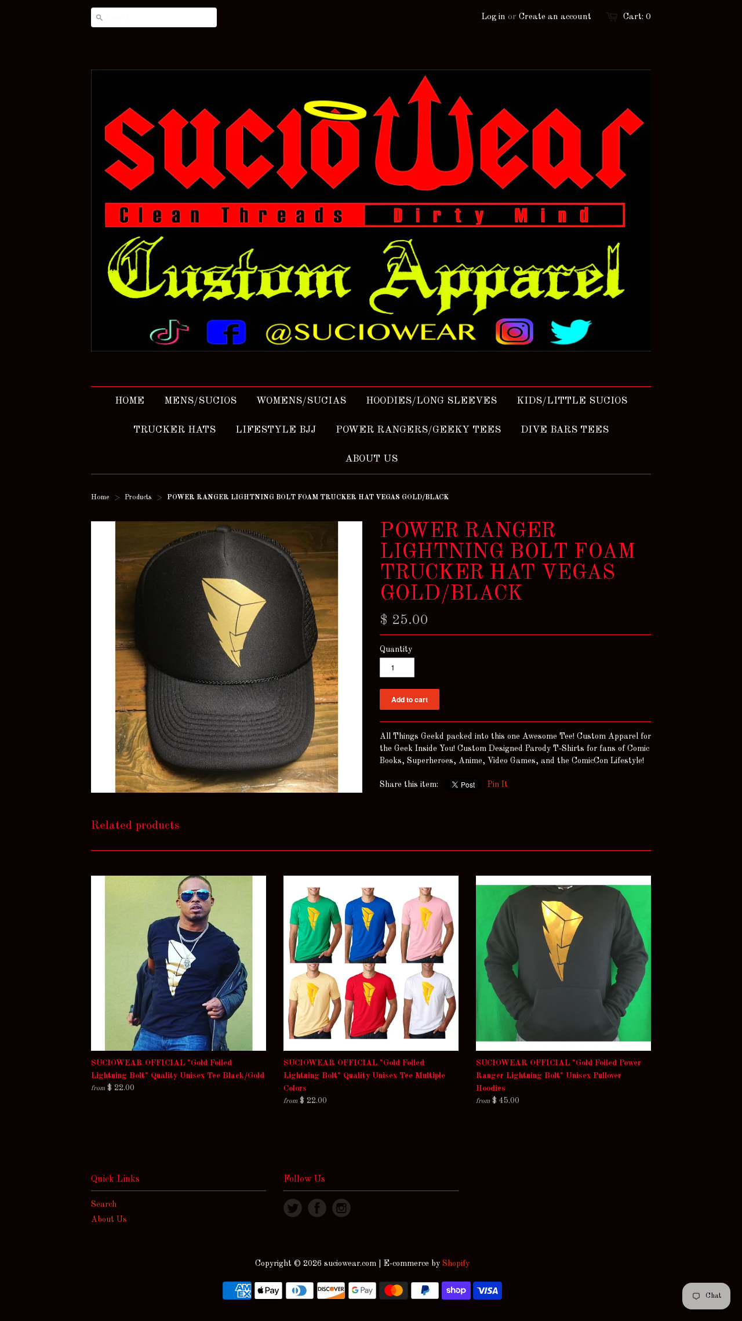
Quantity (396, 649)
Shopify (456, 1264)
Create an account (555, 17)
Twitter (292, 1208)
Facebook (317, 1208)
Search (104, 1204)
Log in (493, 17)
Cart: (637, 17)
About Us (109, 1219)
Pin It (498, 785)
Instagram (341, 1208)
